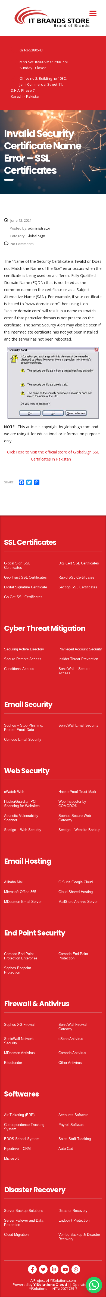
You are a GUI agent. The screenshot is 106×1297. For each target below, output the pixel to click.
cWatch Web (14, 792)
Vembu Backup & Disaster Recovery (79, 1237)
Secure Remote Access (22, 659)
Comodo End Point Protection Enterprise (20, 956)
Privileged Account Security (80, 649)
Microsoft (11, 1158)
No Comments (22, 243)
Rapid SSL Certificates (76, 577)
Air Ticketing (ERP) (19, 1115)
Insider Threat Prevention (78, 659)
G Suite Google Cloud (75, 882)
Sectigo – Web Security (22, 830)
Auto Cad (65, 1149)
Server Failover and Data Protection (23, 1222)
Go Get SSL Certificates (23, 597)
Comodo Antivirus (72, 1053)
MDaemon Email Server (23, 902)
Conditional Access (19, 669)
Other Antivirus (70, 1063)
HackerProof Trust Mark (77, 792)
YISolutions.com (63, 1280)
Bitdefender (13, 1063)
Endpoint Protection (73, 1220)
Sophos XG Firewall (19, 1025)
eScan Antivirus (70, 1039)
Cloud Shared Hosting (75, 892)
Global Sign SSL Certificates (17, 565)
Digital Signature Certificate (25, 587)
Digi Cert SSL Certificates (78, 563)
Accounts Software (73, 1115)
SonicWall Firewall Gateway (72, 1027)
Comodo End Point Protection (73, 956)
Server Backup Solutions (23, 1211)
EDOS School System (21, 1139)
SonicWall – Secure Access (73, 671)
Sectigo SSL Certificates (77, 587)
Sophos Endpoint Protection (17, 970)
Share (9, 482)
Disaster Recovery (73, 1211)
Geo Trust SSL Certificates (25, 577)
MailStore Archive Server (78, 902)
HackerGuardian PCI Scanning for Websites (22, 803)
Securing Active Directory (24, 649)
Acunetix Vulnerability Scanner (21, 818)
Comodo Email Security (22, 739)
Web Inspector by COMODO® (72, 803)
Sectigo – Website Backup (79, 830)
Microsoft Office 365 (20, 892)
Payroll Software (71, 1125)
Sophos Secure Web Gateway (74, 818)
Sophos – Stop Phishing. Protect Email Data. (23, 727)
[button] (94, 1285)
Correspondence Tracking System (24, 1127)
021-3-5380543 (31, 50)
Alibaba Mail (13, 882)
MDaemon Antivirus (19, 1053)
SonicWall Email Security (78, 725)
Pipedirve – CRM (17, 1149)
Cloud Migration (16, 1235)
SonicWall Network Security (19, 1041)
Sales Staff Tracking (74, 1139)
